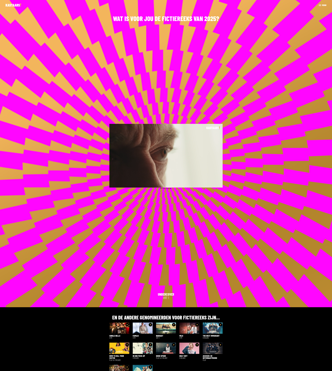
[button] (321, 5)
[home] (13, 5)
